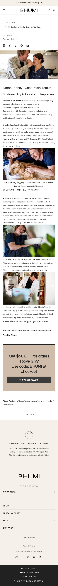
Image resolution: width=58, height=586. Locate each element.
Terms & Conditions (29, 572)
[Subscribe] (52, 492)
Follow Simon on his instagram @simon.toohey (25, 321)
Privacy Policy (29, 568)
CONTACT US (29, 538)
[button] (49, 10)
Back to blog (30, 414)
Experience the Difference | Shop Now (29, 3)
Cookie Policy (29, 577)
